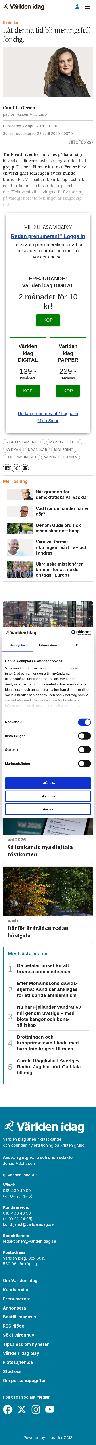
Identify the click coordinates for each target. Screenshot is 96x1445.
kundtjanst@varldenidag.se (28, 1224)
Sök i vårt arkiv (18, 1335)
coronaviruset (21, 457)
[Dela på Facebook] (73, 142)
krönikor (37, 450)
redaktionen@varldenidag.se (29, 1241)
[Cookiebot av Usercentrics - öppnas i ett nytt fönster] (71, 633)
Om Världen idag (20, 1280)
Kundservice (16, 1289)
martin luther (64, 442)
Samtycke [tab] (17, 645)
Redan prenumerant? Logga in (48, 236)
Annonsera (14, 1308)
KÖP (48, 320)
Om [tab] (78, 645)
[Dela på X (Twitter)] (81, 142)
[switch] (84, 736)
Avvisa (48, 809)
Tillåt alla (48, 783)
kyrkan (13, 450)
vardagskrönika (60, 457)
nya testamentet (24, 442)
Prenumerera (17, 1299)
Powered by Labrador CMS (48, 1437)
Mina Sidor (48, 420)
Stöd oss (12, 1371)
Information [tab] (48, 645)
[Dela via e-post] (89, 142)
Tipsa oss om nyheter (26, 1344)
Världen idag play (21, 1353)
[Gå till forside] (23, 6)
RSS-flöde (13, 1326)
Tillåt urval (48, 796)
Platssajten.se (18, 1362)
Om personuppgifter (24, 1380)
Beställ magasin (19, 1317)
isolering (63, 450)
